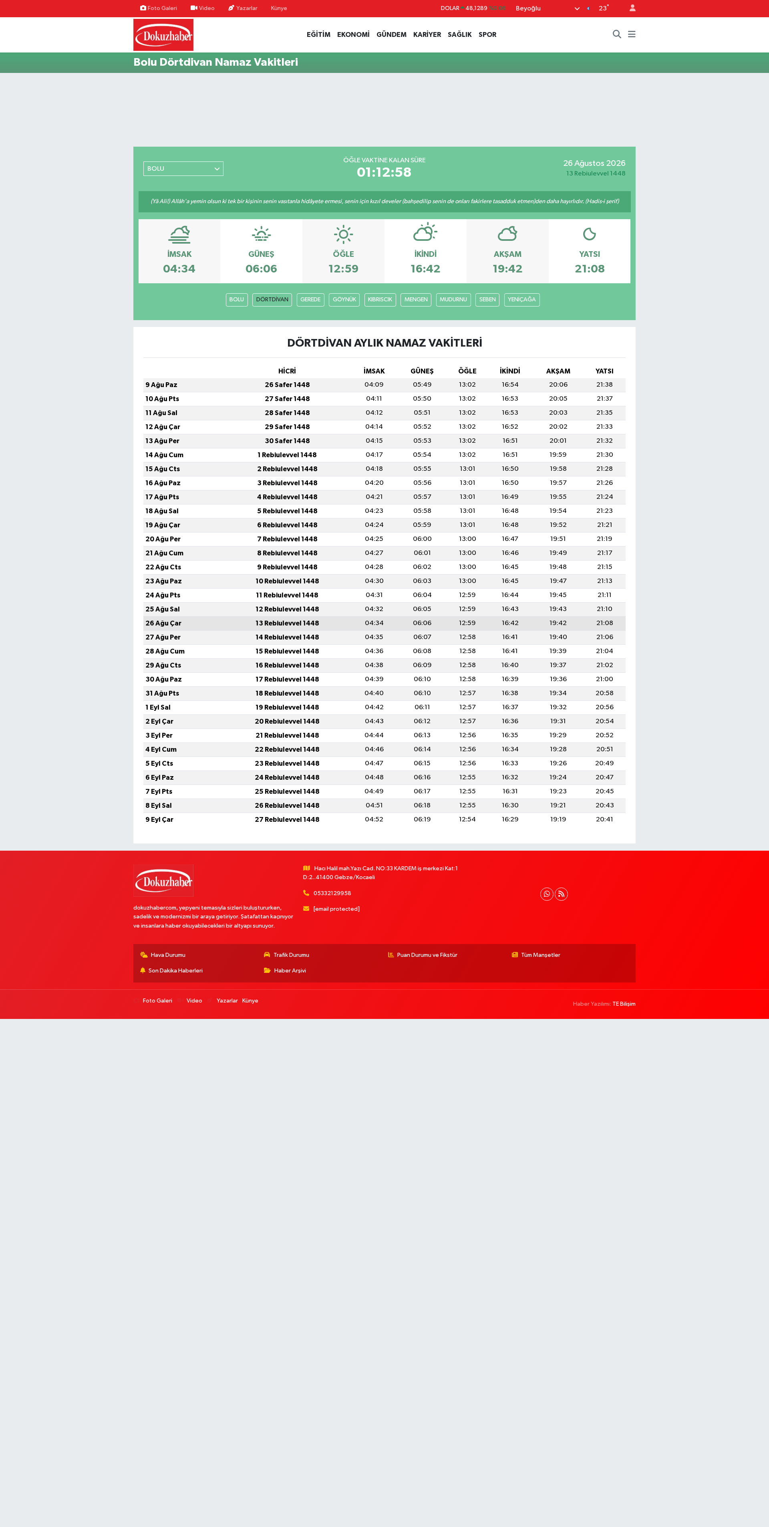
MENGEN (416, 300)
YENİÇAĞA (522, 300)
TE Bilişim (624, 1004)
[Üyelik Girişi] (629, 8)
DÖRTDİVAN (272, 300)
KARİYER (427, 34)
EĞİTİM (318, 34)
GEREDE (310, 300)
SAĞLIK (460, 34)
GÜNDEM (391, 34)
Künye (279, 8)
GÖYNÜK (344, 300)
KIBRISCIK (380, 300)
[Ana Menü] (632, 35)
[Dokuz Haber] (163, 34)
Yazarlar (247, 8)
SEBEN (487, 300)
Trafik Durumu (291, 955)
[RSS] (561, 894)
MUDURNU (453, 300)
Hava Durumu (168, 955)
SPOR (487, 34)
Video (207, 8)
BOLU (236, 300)
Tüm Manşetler (540, 955)
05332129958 (332, 893)
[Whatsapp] (547, 894)
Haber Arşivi (290, 971)
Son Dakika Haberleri (176, 971)
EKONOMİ (353, 34)
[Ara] (617, 35)
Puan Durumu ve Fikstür (427, 955)
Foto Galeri (162, 8)
